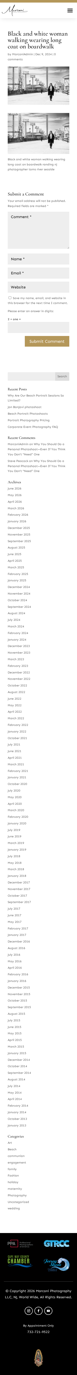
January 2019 (17, 849)
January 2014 (17, 1112)
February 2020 (18, 817)
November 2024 (19, 593)
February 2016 (18, 974)
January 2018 (17, 876)
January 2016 (17, 981)
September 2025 (19, 541)
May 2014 (15, 1092)
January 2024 (17, 639)
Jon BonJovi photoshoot (24, 407)
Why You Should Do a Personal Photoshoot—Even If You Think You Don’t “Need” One (36, 449)
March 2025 (16, 567)
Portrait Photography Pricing (29, 420)
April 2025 (15, 561)
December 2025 (19, 528)
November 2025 (19, 534)
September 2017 (19, 902)
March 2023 (16, 659)
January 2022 (17, 731)
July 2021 (14, 744)
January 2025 (17, 580)
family (12, 1169)
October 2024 (17, 600)
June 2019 (14, 836)
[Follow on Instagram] (29, 1311)
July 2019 (14, 830)
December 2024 (19, 587)
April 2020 (15, 804)
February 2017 (18, 928)
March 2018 (16, 869)
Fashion (13, 1175)
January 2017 (17, 935)
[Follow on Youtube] (48, 1311)
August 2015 (16, 1014)
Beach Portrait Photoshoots (28, 413)
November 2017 (19, 889)
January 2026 (17, 521)
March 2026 (16, 508)
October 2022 (17, 685)
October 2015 (17, 1000)
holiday (13, 1182)
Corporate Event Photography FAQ (33, 427)
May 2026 (15, 495)
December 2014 (19, 1060)
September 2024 (19, 607)
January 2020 (17, 823)
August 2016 (16, 948)
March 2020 (16, 810)
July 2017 (14, 908)
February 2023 (18, 666)
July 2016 (14, 955)
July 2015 (14, 1020)
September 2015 (19, 1007)
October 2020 (17, 784)
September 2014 (19, 1073)
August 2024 (16, 613)
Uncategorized (18, 1202)
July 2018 (14, 856)
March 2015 (16, 1046)
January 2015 (17, 1053)
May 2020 (15, 797)
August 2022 (16, 692)
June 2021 (14, 751)
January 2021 (17, 777)
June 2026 (14, 488)
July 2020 (14, 790)
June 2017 (14, 915)
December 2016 (19, 941)
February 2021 (18, 771)
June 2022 (14, 699)
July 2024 (14, 620)
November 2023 (19, 652)
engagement (17, 1162)
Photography (17, 1195)
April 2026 (15, 502)
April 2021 (15, 758)
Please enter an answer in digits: (31, 311)
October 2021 (17, 738)
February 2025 (18, 574)
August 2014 (16, 1079)
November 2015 (19, 994)
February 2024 (18, 633)
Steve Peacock (18, 461)
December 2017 (19, 882)
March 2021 (16, 764)
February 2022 (18, 725)
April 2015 (15, 1040)
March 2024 (16, 626)
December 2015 (19, 987)
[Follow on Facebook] (38, 1311)
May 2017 (15, 922)
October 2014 (17, 1066)
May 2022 (15, 705)
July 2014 (14, 1086)
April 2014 (15, 1099)
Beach (12, 1149)
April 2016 (15, 968)
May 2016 (15, 961)
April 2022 (15, 712)
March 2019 (16, 843)
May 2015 (15, 1033)
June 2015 (14, 1027)
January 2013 (17, 1125)
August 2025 (16, 547)
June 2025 (14, 554)
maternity (15, 1189)
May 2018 (15, 863)
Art (10, 1143)
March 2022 (16, 718)
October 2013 (17, 1119)
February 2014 (18, 1105)
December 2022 (19, 672)
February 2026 (18, 515)
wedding (14, 1208)
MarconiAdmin (22, 54)
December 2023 (19, 646)
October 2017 (17, 895)
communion (16, 1156)
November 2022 (19, 679)
